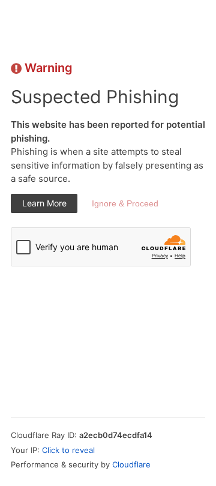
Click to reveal (68, 450)
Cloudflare (131, 464)
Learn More (44, 203)
